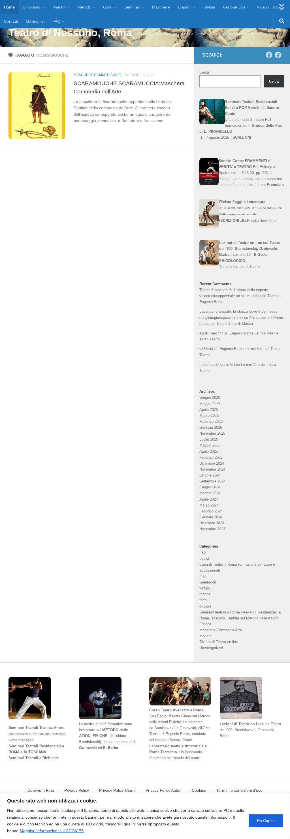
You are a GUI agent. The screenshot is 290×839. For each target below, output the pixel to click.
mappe (204, 594)
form (203, 600)
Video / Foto (268, 7)
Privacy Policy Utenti (117, 790)
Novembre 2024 (212, 469)
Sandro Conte (181, 740)
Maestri (59, 7)
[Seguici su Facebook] (269, 55)
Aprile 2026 (208, 409)
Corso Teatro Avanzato (169, 710)
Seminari (132, 7)
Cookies (199, 790)
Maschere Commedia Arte (98, 75)
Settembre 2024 (212, 481)
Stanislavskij (90, 742)
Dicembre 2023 (211, 523)
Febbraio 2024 (211, 511)
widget (204, 588)
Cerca (204, 72)
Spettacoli (207, 582)
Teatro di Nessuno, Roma (70, 32)
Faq (202, 552)
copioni (205, 606)
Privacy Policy (76, 790)
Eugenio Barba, (178, 734)
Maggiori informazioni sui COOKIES (52, 831)
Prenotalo (275, 185)
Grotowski (188, 728)
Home (9, 7)
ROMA (14, 752)
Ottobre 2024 (210, 475)
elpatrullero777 (211, 333)
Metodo (84, 7)
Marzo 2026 (209, 415)
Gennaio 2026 (210, 427)
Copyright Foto (40, 790)
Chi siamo (31, 7)
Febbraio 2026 (211, 421)
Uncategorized (211, 648)
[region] (145, 815)
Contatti (11, 21)
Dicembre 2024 (211, 463)
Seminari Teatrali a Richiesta (33, 758)
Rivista (209, 7)
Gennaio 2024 (210, 517)
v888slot (206, 349)
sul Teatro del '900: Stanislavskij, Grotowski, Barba (250, 730)
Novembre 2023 (212, 529)
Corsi (107, 7)
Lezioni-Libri (234, 7)
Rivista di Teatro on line (218, 642)
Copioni (184, 7)
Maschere (161, 7)
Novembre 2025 (212, 433)
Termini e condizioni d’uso (239, 790)
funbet (204, 364)
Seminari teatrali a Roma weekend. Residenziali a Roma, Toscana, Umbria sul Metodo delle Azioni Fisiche (240, 618)
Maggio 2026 (209, 404)
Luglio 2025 (208, 439)
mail (202, 576)
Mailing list (35, 21)
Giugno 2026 (209, 397)
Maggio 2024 (209, 493)
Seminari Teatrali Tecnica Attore (36, 728)
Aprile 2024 (208, 499)
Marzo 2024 (209, 505)
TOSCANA (37, 752)
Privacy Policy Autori (164, 790)
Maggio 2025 (209, 445)
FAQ (56, 21)
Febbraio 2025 (211, 457)
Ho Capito (266, 820)
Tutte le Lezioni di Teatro (239, 267)
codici (204, 558)
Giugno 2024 (209, 487)
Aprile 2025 (208, 451)
